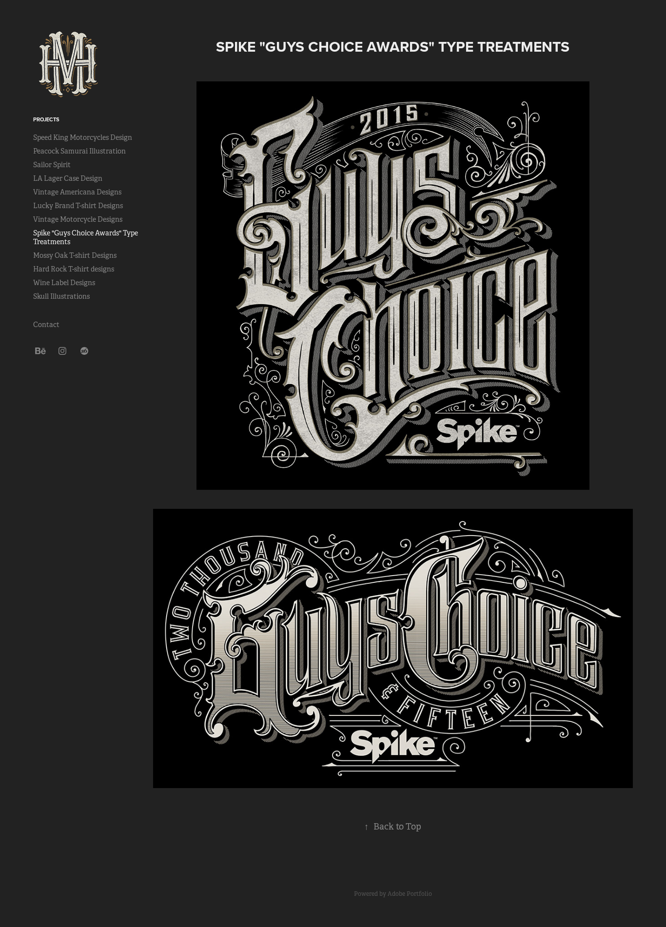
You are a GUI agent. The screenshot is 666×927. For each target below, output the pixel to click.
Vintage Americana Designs (77, 192)
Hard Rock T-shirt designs (73, 269)
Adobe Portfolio (410, 894)
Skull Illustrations (61, 296)
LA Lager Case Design (67, 178)
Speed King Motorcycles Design (82, 137)
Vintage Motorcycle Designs (77, 219)
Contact (46, 324)
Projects (46, 119)
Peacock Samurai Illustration (79, 151)
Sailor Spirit (52, 164)
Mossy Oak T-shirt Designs (75, 255)
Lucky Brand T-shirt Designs (78, 205)
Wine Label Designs (64, 282)
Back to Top (392, 826)
